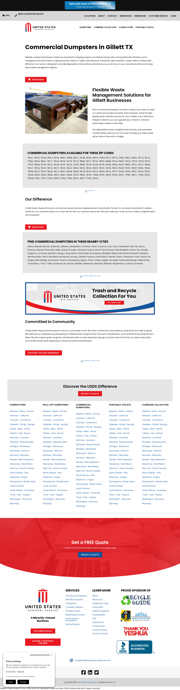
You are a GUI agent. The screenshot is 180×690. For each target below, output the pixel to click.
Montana (14, 455)
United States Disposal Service (87, 682)
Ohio (26, 472)
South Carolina (17, 486)
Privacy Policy (98, 626)
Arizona (30, 411)
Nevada (13, 459)
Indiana (13, 433)
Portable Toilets (145, 27)
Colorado (14, 420)
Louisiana (24, 437)
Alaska (22, 411)
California (24, 415)
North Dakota (16, 472)
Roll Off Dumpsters (74, 600)
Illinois (27, 428)
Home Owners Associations (72, 619)
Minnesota (25, 446)
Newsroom (126, 16)
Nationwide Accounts (75, 615)
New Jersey (15, 464)
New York (14, 468)
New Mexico (27, 464)
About (101, 16)
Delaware (14, 424)
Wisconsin (27, 499)
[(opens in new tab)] (90, 190)
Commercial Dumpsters (76, 596)
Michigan (14, 446)
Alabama (14, 411)
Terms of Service (100, 634)
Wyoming (14, 503)
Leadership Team (100, 603)
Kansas (27, 433)
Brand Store (98, 622)
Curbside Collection (105, 27)
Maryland (14, 442)
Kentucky (14, 437)
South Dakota (16, 490)
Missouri (25, 450)
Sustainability (98, 615)
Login (173, 16)
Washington (15, 499)
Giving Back (97, 607)
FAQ (94, 618)
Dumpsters (85, 27)
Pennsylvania (16, 481)
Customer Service (158, 16)
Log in (114, 682)
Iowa (20, 433)
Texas (12, 494)
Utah (19, 494)
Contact (112, 16)
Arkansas (14, 415)
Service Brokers (73, 624)
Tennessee (29, 490)
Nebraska (24, 455)
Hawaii (13, 428)
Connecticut (25, 420)
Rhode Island (29, 481)
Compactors (126, 27)
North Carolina (27, 468)
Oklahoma (14, 477)
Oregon (24, 477)
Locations (90, 16)
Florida (23, 424)
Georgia (31, 424)
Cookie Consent (99, 630)
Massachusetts (27, 442)
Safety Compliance (100, 611)
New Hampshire (25, 459)
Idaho (20, 428)
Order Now (140, 16)
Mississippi (15, 450)
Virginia (26, 494)
